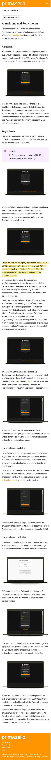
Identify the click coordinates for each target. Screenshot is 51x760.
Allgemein (14, 10)
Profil (30, 381)
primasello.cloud (17, 35)
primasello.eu (6, 742)
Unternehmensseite (10, 480)
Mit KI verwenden (11, 17)
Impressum (6, 747)
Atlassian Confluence (18, 757)
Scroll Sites (5, 757)
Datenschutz (6, 745)
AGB (3, 750)
